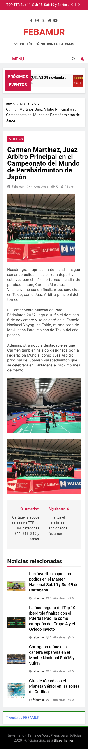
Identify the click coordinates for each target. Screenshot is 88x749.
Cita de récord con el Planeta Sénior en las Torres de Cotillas (54, 686)
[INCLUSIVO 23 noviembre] (79, 83)
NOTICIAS (16, 139)
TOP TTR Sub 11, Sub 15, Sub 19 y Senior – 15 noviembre (38, 5)
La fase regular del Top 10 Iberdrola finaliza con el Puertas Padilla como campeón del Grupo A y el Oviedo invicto (52, 618)
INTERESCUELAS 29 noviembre (38, 77)
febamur (18, 186)
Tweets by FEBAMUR (22, 717)
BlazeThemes (64, 740)
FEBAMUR (44, 32)
